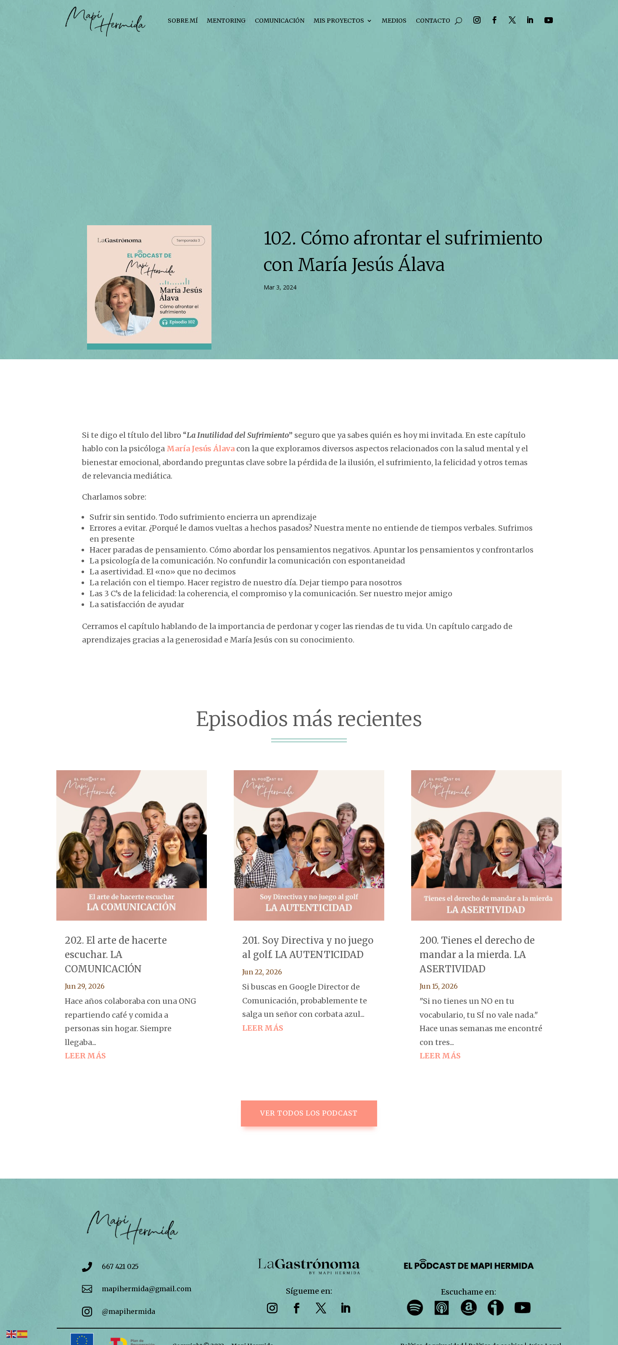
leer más (85, 1056)
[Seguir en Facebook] (494, 20)
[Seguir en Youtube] (548, 20)
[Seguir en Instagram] (477, 20)
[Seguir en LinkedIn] (530, 20)
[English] (11, 1333)
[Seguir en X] (512, 20)
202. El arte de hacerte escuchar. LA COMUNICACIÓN (116, 954)
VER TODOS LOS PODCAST (309, 1113)
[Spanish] (22, 1333)
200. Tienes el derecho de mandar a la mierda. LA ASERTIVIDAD (477, 954)
